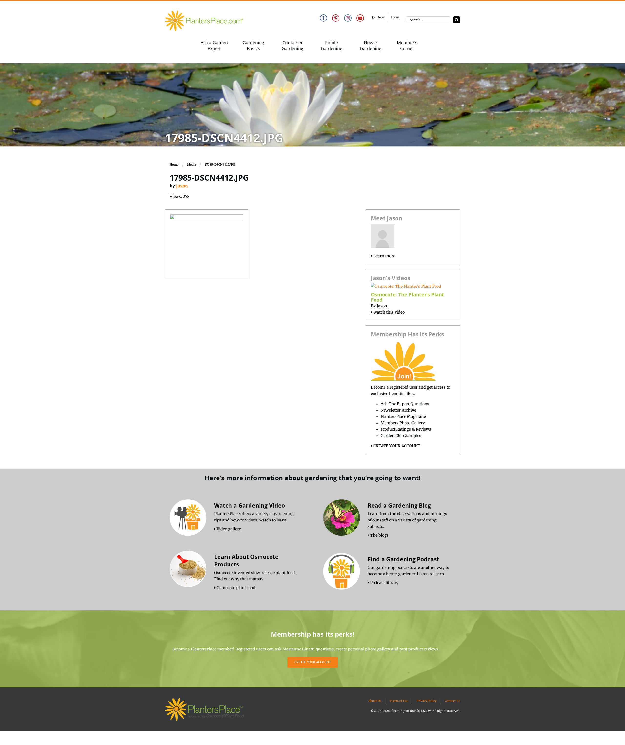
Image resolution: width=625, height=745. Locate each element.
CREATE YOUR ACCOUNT (396, 445)
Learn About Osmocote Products (246, 560)
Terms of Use (399, 700)
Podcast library (383, 582)
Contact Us (452, 700)
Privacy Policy (427, 700)
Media (191, 164)
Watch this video (388, 312)
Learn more (383, 256)
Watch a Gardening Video (249, 505)
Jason (182, 186)
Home (174, 164)
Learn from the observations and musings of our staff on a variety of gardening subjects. (407, 520)
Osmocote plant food (235, 587)
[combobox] (428, 19)
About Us (374, 700)
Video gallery (228, 528)
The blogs (379, 535)
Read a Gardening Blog (399, 505)
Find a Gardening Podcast (403, 559)
